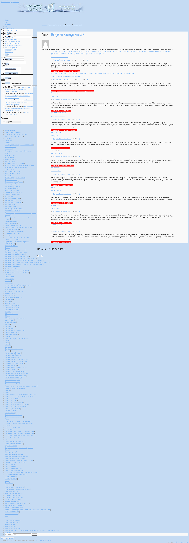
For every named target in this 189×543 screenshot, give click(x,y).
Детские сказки (10, 207)
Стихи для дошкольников (14, 454)
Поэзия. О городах (11, 369)
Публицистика (10, 413)
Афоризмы (8, 149)
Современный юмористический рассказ (19, 448)
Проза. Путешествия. (12, 409)
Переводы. (9, 336)
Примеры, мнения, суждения (15, 388)
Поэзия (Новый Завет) (13, 355)
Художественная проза (64, 53)
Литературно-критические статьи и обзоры (20, 258)
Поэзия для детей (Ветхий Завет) (17, 359)
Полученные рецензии (12, 41)
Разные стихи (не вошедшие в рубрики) (19, 423)
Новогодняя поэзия (12, 308)
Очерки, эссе (9, 328)
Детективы (9, 196)
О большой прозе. (11, 314)
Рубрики (8, 532)
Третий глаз (9, 483)
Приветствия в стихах (12, 382)
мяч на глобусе (56, 171)
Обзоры (7, 316)
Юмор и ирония (98, 53)
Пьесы (7, 419)
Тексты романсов (11, 479)
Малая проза (55, 168)
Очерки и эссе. (10, 326)
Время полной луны (12, 190)
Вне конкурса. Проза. (12, 186)
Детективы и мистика (58, 113)
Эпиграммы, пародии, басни (14, 508)
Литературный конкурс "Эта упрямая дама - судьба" (103, 51)
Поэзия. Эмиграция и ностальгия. (16, 374)
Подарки (8, 347)
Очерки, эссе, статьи (12, 332)
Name (3, 57)
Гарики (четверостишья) (13, 192)
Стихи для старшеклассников (15, 458)
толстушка (54, 136)
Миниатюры (9, 283)
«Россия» (8, 139)
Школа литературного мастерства (17, 503)
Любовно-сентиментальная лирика (17, 270)
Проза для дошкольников (14, 402)
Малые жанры (10, 130)
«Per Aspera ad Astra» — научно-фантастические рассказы (16, 135)
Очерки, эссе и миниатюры (14, 330)
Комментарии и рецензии (14, 231)
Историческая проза (12, 229)
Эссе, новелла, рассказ (13, 520)
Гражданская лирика (12, 194)
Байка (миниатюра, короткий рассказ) (18, 151)
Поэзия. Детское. (11, 365)
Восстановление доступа (13, 45)
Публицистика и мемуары (14, 417)
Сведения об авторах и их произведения (19, 431)
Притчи (7, 390)
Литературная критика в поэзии (16, 252)
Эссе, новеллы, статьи (12, 522)
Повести (8, 345)
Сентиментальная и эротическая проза (19, 435)
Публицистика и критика (13, 415)
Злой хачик (54, 96)
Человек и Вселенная (114, 73)
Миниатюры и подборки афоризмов (17, 285)
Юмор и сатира (10, 526)
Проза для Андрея (11, 398)
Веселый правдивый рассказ (74, 51)
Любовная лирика (11, 268)
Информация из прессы (13, 225)
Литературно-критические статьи (17, 256)
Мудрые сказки (10, 293)
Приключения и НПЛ (12, 384)
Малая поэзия (9, 277)
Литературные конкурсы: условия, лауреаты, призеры (24, 260)
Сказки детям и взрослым (14, 442)
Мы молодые (9, 295)
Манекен (8, 281)
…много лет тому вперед (13, 132)
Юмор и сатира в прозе (13, 528)
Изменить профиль (11, 47)
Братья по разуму (11, 161)
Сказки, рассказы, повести (14, 444)
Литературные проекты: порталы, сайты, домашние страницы (27, 262)
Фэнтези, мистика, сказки (14, 493)
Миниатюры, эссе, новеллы (14, 287)
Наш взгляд (9, 299)
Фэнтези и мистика (80, 73)
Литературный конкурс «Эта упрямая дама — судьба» (24, 264)
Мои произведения (11, 39)
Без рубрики (9, 157)
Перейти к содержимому (10, 2)
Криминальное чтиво (12, 233)
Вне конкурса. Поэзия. (12, 184)
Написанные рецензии (12, 43)
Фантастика (68, 73)
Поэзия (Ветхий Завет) (13, 353)
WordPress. (184, 542)
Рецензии (8, 429)
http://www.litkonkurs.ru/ (42, 540)
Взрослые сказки (11, 180)
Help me (8, 143)
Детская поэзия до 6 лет (13, 200)
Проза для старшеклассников (15, 407)
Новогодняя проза (11, 310)
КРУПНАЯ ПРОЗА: (11, 246)
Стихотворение (10, 464)
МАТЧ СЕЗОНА (56, 191)
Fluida (177, 542)
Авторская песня (10, 147)
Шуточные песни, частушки (15, 505)
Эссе (6, 516)
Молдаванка (55, 228)
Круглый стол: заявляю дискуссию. (17, 242)
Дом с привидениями (12, 211)
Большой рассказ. (57, 51)
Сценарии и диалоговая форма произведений (21, 472)
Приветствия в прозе (12, 380)
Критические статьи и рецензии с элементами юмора (17, 239)
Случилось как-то (11, 446)
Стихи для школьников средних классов (19, 460)
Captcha (4, 66)
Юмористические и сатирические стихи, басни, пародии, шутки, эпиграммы (32, 530)
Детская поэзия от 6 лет (13, 202)
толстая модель (56, 153)
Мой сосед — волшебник (14, 291)
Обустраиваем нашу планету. (15, 318)
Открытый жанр (10, 322)
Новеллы (8, 301)
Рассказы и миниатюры (13, 427)
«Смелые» (8, 141)
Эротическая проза (11, 514)
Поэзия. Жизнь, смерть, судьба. (16, 367)
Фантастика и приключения (14, 487)
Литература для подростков (15, 250)
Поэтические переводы (13, 378)
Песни (7, 341)
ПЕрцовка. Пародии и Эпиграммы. (17, 338)
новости (8, 312)
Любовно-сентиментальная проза (135, 51)
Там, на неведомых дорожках (15, 475)
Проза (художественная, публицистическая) (20, 394)
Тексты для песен (11, 477)
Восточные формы (11, 188)
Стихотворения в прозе (13, 468)
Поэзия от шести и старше (14, 363)
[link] (7, 34)
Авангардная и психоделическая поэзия (19, 145)
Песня (7, 343)
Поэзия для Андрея (12, 357)
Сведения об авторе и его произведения (19, 433)
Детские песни (10, 204)
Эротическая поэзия (12, 512)
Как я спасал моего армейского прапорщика (66, 76)
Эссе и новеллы (10, 518)
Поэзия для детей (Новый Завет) (17, 361)
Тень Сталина (55, 208)
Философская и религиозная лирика (17, 489)
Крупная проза (10, 244)
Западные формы (11, 223)
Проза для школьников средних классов (19, 396)
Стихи (7, 450)
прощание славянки (57, 116)
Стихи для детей (11, 452)
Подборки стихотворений (14, 349)
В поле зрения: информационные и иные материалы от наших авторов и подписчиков (19, 167)
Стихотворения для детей (14, 470)
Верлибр (8, 176)
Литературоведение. (12, 266)
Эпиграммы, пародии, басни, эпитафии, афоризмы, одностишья (27, 510)
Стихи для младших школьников (16, 456)
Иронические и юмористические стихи (18, 227)
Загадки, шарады (11, 221)
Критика (8, 235)
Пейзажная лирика (11, 334)
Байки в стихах (10, 155)
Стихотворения (10, 466)
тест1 (7, 481)
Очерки (7, 324)
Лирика (7, 248)
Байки (7, 153)
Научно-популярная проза (14, 297)
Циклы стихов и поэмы (13, 499)
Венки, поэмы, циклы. (12, 174)
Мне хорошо (9, 289)
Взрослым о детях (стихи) (14, 182)
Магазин (8, 275)
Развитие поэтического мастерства (17, 421)
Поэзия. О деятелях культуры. (15, 371)
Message (4, 64)
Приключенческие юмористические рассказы (21, 386)
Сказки (7, 440)
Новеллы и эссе (10, 303)
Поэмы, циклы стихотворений (15, 376)
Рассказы (8, 425)
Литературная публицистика (15, 254)
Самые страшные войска (59, 57)
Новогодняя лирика (12, 305)
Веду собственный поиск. (14, 171)
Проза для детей (11, 400)
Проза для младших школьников (16, 404)
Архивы (3, 122)
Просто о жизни (56, 132)
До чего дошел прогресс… (14, 209)
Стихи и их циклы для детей (15, 462)
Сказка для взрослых (12, 437)
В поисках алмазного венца (14, 163)
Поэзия (7, 351)
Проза (53, 187)
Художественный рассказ (83, 53)
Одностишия (9, 320)
